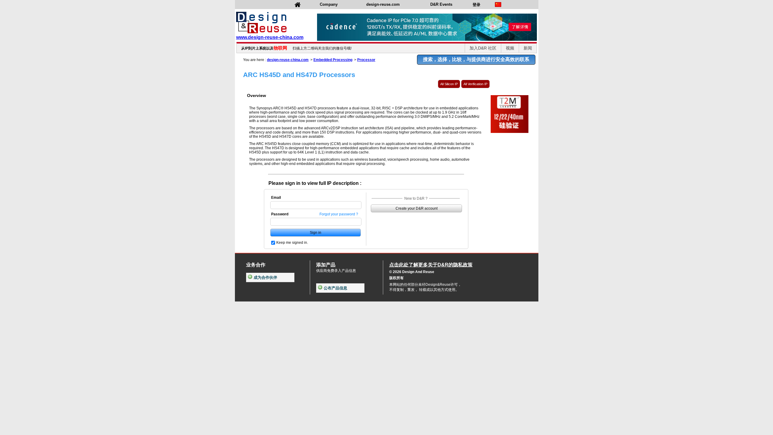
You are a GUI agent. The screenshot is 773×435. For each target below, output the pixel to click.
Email (276, 197)
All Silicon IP (449, 84)
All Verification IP (475, 84)
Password (279, 214)
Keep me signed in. (292, 242)
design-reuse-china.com (288, 60)
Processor (366, 60)
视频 (510, 48)
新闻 (528, 48)
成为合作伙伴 (265, 277)
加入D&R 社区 (483, 48)
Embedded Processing (332, 60)
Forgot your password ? (338, 214)
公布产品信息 (335, 288)
